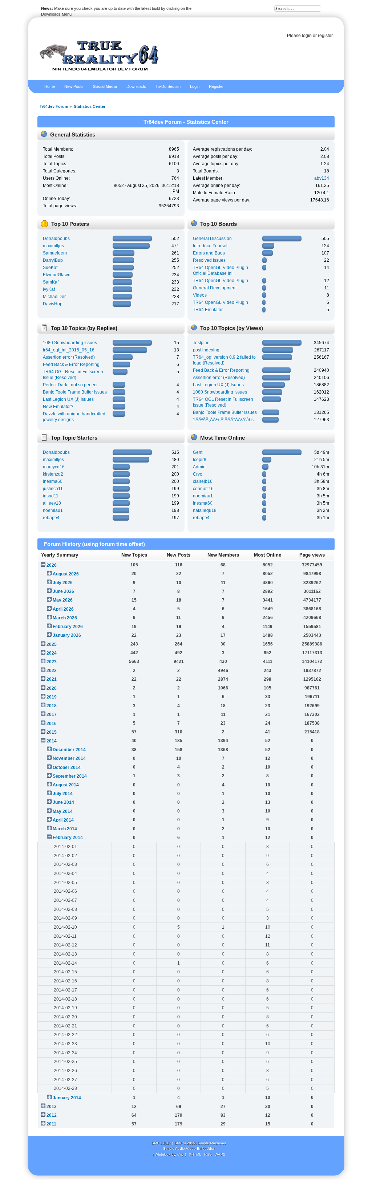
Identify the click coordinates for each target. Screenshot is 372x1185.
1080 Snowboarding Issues (70, 342)
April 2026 (63, 609)
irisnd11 (50, 495)
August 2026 (66, 574)
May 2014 (63, 811)
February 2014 (68, 837)
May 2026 (63, 600)
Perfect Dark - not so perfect (70, 384)
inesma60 (52, 481)
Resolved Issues (209, 260)
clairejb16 (203, 481)
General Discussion (212, 238)
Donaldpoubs (56, 238)
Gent (197, 452)
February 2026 (68, 626)
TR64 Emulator (208, 309)
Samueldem (55, 253)
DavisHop (52, 303)
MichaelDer (54, 296)
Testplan (201, 342)
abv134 (321, 178)
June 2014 (63, 802)
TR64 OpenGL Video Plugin (220, 280)
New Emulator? (58, 406)
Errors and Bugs (209, 253)
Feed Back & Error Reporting (71, 364)
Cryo (197, 474)
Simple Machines (212, 1143)
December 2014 (69, 749)
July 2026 (63, 582)
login (307, 35)
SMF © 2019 (184, 1143)
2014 (51, 741)
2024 (51, 653)
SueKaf (50, 267)
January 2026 (67, 635)
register (325, 35)
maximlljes (53, 245)
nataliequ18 (205, 510)
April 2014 (63, 820)
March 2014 (65, 828)
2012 (51, 1115)
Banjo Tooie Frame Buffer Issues (75, 392)
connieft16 (203, 488)
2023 (51, 661)
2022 (51, 670)
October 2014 (67, 767)
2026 (51, 565)
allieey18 (52, 503)
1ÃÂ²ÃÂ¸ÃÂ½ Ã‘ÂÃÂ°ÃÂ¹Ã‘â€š (223, 419)
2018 (51, 705)
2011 (51, 1124)
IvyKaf (49, 289)
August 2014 (66, 784)
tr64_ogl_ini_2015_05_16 (68, 350)
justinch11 (53, 488)
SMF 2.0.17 (161, 1143)
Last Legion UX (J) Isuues (68, 399)
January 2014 (67, 1097)
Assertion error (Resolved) (69, 357)
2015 (51, 732)
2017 (51, 714)
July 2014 (63, 793)
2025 (51, 644)
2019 (51, 697)
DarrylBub (53, 260)
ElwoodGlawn (56, 274)
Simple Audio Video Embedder (188, 1149)
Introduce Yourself (211, 245)
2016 (51, 723)
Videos (200, 295)
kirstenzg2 (53, 474)
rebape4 (51, 517)
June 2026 (63, 591)
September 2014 (70, 776)
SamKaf (50, 282)
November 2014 (69, 758)
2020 (51, 688)
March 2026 (65, 617)
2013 (51, 1106)
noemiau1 (53, 510)
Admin (199, 466)
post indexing (206, 350)
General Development (214, 287)
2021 (51, 679)
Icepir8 (199, 459)
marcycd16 (54, 466)
